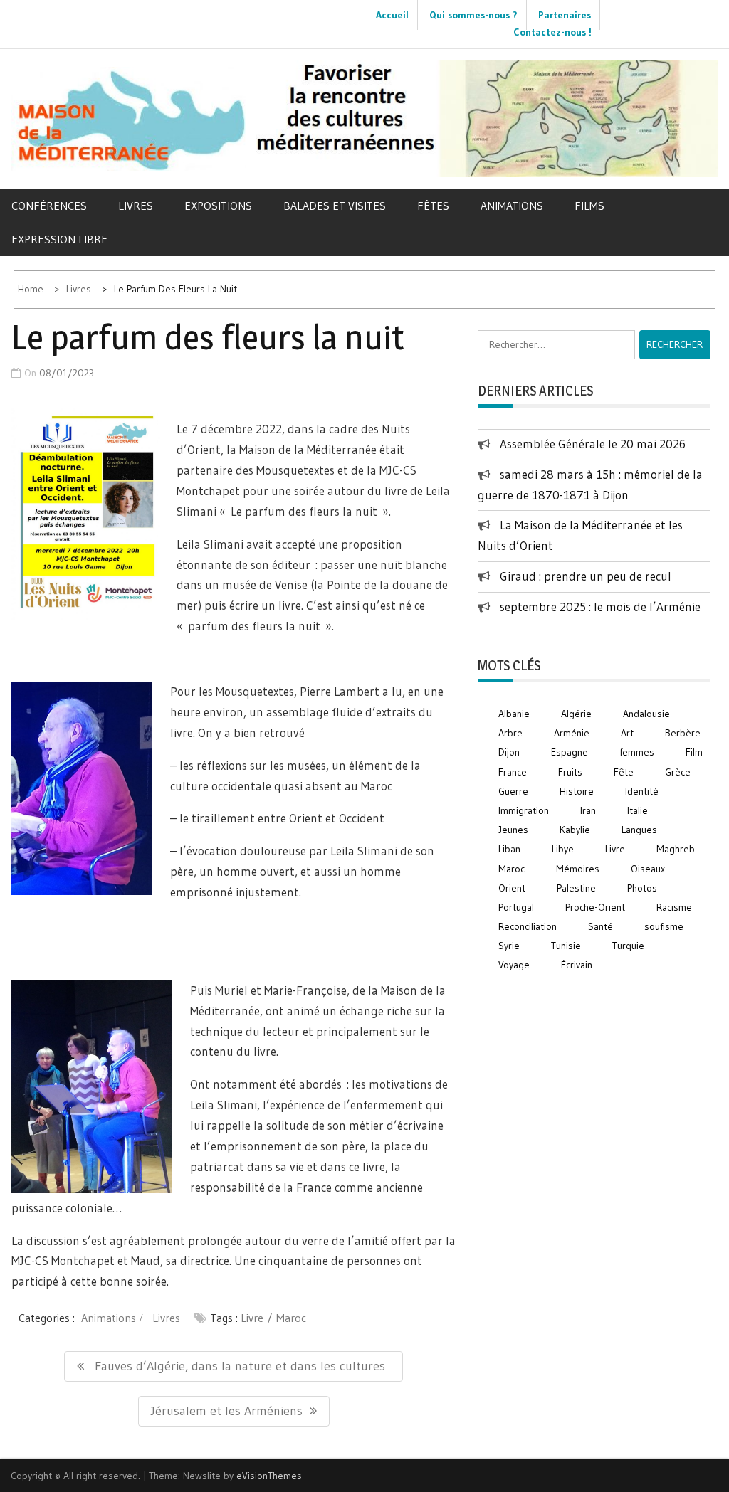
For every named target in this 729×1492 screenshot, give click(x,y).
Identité (642, 791)
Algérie (576, 713)
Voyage (514, 964)
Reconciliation (527, 926)
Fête (624, 772)
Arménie (571, 732)
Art (627, 732)
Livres (135, 206)
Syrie (509, 945)
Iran (588, 810)
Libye (563, 848)
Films (589, 206)
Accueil (392, 15)
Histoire (577, 791)
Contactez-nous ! (552, 32)
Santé (600, 926)
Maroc (291, 1318)
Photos (642, 888)
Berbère (683, 732)
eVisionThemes (269, 1475)
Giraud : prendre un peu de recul (585, 575)
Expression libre (59, 239)
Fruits (570, 772)
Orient (511, 888)
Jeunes (513, 829)
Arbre (510, 732)
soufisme (663, 926)
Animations (512, 206)
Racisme (674, 907)
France (512, 772)
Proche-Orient (595, 907)
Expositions (218, 206)
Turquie (628, 945)
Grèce (678, 772)
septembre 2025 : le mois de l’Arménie (600, 606)
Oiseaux (648, 868)
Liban (509, 848)
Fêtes (433, 206)
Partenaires (564, 15)
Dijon (509, 752)
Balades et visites (334, 206)
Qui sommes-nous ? (473, 15)
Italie (637, 810)
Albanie (514, 713)
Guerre (513, 791)
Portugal (516, 907)
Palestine (576, 888)
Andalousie (646, 713)
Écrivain (576, 964)
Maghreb (675, 848)
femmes (636, 752)
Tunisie (566, 945)
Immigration (523, 810)
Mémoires (577, 868)
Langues (639, 829)
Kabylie (575, 829)
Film (694, 752)
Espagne (569, 752)
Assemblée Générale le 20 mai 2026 (593, 443)
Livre (252, 1318)
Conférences (49, 206)
